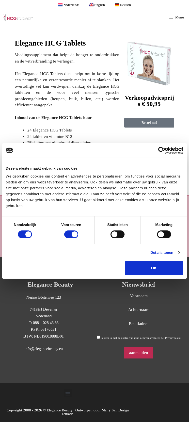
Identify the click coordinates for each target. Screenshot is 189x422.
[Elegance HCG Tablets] (17, 17)
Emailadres (138, 323)
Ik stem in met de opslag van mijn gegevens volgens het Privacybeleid (141, 338)
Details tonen (161, 252)
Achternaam (138, 309)
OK (154, 268)
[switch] (71, 234)
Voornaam (139, 295)
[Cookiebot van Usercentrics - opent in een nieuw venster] (161, 150)
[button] (68, 393)
